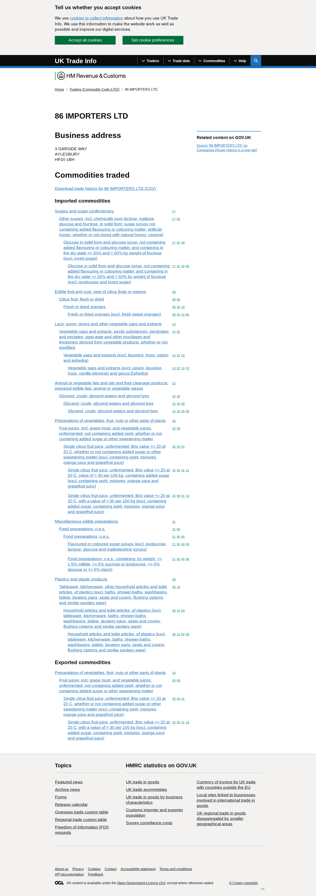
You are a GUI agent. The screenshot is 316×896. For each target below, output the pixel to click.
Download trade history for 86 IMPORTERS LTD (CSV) (105, 188)
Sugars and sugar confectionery (84, 211)
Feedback (95, 874)
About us (61, 869)
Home (59, 89)
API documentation (69, 874)
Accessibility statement (138, 869)
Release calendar (71, 804)
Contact (111, 869)
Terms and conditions (176, 869)
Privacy (78, 869)
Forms (61, 797)
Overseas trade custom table (81, 812)
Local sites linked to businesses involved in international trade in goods (226, 800)
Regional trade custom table (81, 819)
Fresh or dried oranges (84, 306)
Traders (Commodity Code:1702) (95, 89)
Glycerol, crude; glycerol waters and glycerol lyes (104, 396)
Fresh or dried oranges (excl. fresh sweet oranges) (114, 314)
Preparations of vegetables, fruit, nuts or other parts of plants (110, 420)
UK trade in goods (142, 782)
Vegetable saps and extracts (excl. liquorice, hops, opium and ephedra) (116, 358)
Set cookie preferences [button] (153, 40)
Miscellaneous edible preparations (86, 521)
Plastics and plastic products (81, 579)
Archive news (67, 789)
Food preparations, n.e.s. (82, 529)
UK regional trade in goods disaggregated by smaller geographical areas (221, 818)
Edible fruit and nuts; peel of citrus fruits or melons (100, 291)
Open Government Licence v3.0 (141, 883)
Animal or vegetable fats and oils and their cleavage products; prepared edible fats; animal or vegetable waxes (111, 386)
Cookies (94, 869)
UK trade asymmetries (146, 789)
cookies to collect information (96, 18)
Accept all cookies (85, 40)
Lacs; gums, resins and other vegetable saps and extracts (108, 324)
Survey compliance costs (149, 823)
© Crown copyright (243, 883)
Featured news (69, 782)
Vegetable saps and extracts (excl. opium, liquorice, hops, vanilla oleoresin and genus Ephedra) (115, 371)
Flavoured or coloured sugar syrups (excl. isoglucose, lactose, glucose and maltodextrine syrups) (117, 547)
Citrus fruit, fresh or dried (81, 299)
